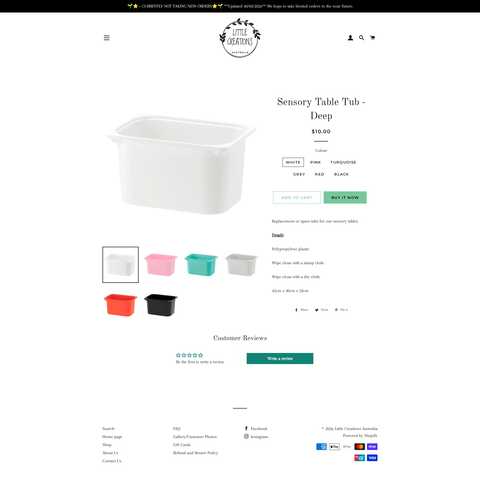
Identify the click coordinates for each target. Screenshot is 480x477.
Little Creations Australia (356, 428)
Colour (321, 150)
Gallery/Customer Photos (195, 436)
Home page (112, 436)
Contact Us (111, 460)
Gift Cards (182, 444)
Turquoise (343, 162)
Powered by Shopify (360, 435)
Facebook (258, 428)
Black (341, 174)
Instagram (259, 436)
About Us (110, 452)
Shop (106, 444)
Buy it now (345, 197)
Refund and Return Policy (195, 452)
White (293, 162)
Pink (315, 162)
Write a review (280, 358)
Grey (299, 174)
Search (108, 428)
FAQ (176, 428)
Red (319, 174)
